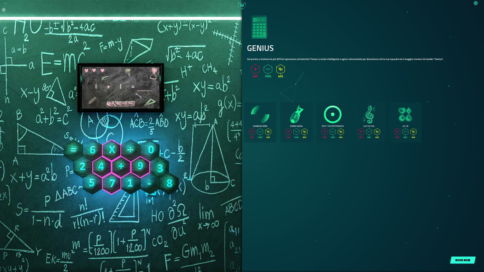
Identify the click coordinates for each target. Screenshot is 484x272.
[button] (476, 3)
